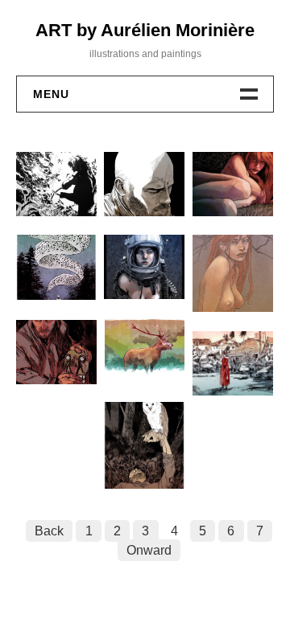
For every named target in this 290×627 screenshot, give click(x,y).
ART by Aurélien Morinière (145, 30)
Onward (149, 550)
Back (49, 531)
